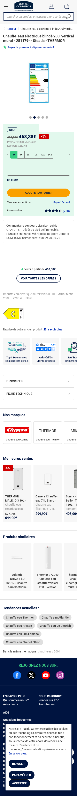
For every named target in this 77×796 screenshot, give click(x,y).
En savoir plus (53, 329)
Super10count (61, 202)
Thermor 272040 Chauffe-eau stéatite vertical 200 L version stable (48, 581)
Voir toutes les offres (38, 278)
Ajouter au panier (38, 192)
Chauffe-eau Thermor (48, 439)
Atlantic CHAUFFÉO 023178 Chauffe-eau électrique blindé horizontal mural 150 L (17, 581)
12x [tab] (42, 154)
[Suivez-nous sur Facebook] (17, 675)
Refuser (18, 763)
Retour (11, 28)
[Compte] (51, 6)
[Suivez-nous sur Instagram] (60, 675)
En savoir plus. (18, 753)
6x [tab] (28, 154)
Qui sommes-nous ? (16, 700)
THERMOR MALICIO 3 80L (15, 498)
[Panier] (66, 6)
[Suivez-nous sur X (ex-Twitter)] (31, 675)
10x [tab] (35, 154)
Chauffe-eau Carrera (17, 439)
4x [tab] (21, 154)
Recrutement (47, 704)
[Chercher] (68, 16)
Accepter (19, 783)
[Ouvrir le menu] (6, 6)
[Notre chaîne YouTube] (46, 675)
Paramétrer (21, 775)
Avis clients (10, 704)
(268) (66, 211)
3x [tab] (14, 154)
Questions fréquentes (17, 719)
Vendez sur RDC (49, 700)
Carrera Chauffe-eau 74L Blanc (46, 498)
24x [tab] (50, 154)
